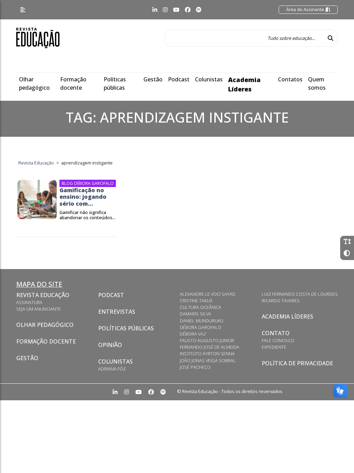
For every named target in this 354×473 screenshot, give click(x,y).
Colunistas (209, 79)
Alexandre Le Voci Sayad (207, 294)
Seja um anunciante (38, 309)
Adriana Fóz (112, 369)
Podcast (178, 79)
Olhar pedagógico (45, 325)
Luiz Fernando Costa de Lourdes (300, 294)
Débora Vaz (193, 334)
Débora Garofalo (200, 327)
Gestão (152, 79)
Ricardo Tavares (281, 300)
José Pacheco (195, 367)
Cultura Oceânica (200, 307)
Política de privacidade (297, 363)
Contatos (290, 79)
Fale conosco (278, 340)
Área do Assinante (305, 9)
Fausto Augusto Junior (207, 340)
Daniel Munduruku (201, 321)
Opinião (110, 345)
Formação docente (46, 341)
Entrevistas (116, 311)
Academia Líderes (287, 316)
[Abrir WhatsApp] (336, 455)
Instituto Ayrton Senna (207, 353)
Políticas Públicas (126, 328)
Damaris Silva (195, 314)
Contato (276, 333)
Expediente (274, 347)
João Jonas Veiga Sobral (208, 360)
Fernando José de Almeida (209, 347)
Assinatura (29, 302)
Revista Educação (42, 295)
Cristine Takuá (196, 300)
